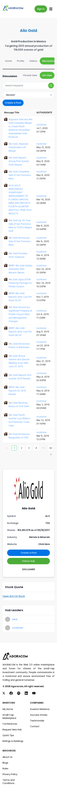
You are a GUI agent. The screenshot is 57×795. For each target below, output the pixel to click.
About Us (7, 757)
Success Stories (38, 714)
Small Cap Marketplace (9, 716)
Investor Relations (40, 709)
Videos (33, 61)
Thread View (30, 75)
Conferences (10, 723)
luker (15, 619)
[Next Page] (51, 454)
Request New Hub (12, 729)
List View (47, 75)
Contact (34, 726)
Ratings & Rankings (13, 741)
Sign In (40, 9)
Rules (5, 768)
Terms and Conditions (9, 781)
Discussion (48, 61)
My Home (8, 709)
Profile (20, 61)
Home (8, 61)
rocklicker (41, 124)
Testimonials (37, 720)
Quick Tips (8, 735)
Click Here (44, 544)
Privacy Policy (10, 774)
